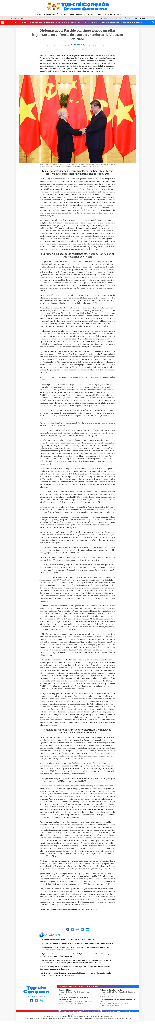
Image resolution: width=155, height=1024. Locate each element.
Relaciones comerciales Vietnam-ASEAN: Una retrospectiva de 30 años (67, 939)
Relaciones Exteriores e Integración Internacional (122, 22)
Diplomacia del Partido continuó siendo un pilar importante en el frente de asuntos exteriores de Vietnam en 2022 (77, 34)
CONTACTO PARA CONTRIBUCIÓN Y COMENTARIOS (79, 1011)
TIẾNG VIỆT (127, 18)
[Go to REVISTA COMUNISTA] (77, 6)
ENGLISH (118, 18)
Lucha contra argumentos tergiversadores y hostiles (45, 22)
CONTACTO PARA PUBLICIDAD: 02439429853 (119, 1011)
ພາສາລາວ (104, 18)
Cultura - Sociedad (90, 22)
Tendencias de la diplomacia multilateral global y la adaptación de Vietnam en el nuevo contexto (76, 943)
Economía (75, 22)
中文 (111, 18)
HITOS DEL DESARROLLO (36, 997)
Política (16, 22)
